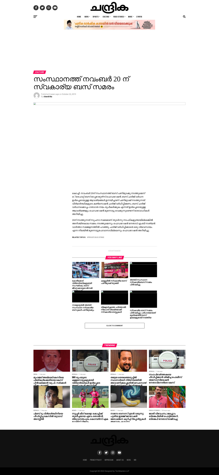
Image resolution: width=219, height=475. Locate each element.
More (130, 16)
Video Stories (118, 16)
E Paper (139, 16)
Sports (95, 16)
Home (79, 16)
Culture (106, 16)
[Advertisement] (109, 51)
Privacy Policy (96, 460)
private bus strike (96, 237)
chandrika (48, 97)
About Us (120, 460)
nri (135, 460)
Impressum (109, 460)
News (86, 16)
